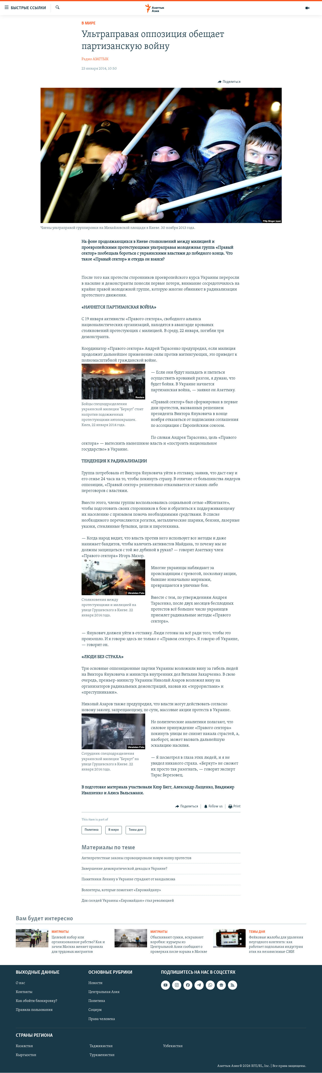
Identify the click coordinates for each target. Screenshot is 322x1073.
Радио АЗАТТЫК (95, 59)
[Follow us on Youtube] (165, 985)
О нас (20, 983)
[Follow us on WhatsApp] (210, 985)
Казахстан (24, 1046)
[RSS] (232, 985)
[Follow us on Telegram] (198, 985)
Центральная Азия (104, 992)
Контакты (24, 992)
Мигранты (60, 932)
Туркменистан (102, 1055)
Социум (95, 1010)
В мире (88, 23)
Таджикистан (101, 1046)
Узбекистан (173, 1046)
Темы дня (257, 932)
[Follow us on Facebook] (187, 985)
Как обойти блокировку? (36, 1001)
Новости (95, 983)
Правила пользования (34, 1010)
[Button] (229, 82)
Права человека (101, 1019)
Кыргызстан (26, 1055)
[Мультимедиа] (307, 8)
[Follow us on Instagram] (176, 985)
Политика (96, 1001)
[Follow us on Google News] (221, 985)
